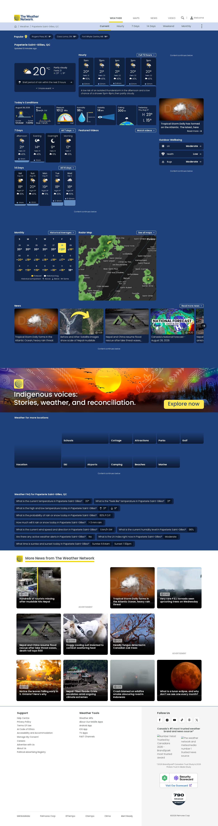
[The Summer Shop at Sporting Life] (192, 456)
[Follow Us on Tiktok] (182, 720)
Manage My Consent (28, 737)
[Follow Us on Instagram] (167, 720)
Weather (24, 26)
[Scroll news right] (203, 326)
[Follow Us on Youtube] (174, 720)
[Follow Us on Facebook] (159, 720)
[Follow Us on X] (197, 720)
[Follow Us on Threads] (189, 720)
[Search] (182, 17)
